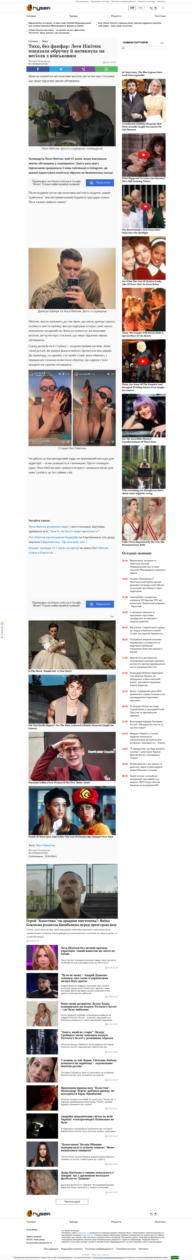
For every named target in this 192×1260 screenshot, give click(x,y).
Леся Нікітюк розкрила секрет (49, 526)
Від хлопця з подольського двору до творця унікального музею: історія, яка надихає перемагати (147, 630)
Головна (31, 16)
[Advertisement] (72, 225)
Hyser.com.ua (83, 1233)
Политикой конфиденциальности (108, 1258)
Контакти (161, 2)
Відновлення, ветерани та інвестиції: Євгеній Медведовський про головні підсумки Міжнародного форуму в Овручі (60, 24)
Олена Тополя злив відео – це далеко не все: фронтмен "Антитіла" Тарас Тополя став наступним (57, 31)
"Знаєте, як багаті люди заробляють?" (74, 531)
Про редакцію (82, 2)
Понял (175, 1257)
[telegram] (155, 8)
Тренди (73, 16)
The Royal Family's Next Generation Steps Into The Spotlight (141, 231)
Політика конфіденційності (123, 2)
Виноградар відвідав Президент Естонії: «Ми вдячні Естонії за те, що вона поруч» (146, 724)
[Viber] (83, 69)
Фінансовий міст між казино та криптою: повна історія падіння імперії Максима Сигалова (146, 767)
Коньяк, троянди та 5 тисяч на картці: (54, 548)
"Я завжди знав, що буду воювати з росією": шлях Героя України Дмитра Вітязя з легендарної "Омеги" (147, 753)
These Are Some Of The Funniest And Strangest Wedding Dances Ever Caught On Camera (143, 387)
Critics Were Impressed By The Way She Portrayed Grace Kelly (143, 543)
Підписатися (103, 182)
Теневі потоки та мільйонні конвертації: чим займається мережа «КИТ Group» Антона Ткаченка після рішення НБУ (145, 780)
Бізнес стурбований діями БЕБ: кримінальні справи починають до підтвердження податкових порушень (147, 696)
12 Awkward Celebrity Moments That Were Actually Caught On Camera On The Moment (142, 126)
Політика (160, 16)
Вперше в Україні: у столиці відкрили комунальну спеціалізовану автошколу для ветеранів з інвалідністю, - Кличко (147, 738)
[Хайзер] (38, 7)
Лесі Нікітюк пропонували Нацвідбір (53, 537)
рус (141, 8)
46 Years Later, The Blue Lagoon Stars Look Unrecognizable (142, 74)
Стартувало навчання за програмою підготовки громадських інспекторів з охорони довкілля (143, 617)
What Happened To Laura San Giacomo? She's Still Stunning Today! (143, 180)
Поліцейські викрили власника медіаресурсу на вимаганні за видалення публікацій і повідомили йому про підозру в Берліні (146, 645)
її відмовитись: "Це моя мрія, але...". (64, 542)
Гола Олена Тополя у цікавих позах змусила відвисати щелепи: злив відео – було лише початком (130, 24)
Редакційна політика (100, 2)
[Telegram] (60, 69)
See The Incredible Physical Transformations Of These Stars (139, 440)
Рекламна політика (146, 2)
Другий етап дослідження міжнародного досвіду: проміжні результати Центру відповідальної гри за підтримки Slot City (147, 662)
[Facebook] (37, 69)
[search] (163, 8)
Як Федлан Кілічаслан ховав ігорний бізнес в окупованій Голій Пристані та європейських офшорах (147, 711)
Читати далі (72, 1201)
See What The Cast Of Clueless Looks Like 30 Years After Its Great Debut (141, 283)
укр (132, 8)
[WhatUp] (106, 69)
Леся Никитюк (45, 845)
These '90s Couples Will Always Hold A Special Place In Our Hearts (142, 334)
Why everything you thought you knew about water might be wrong (142, 492)
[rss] (151, 8)
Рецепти (116, 16)
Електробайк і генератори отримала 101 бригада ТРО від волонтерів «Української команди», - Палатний (148, 602)
